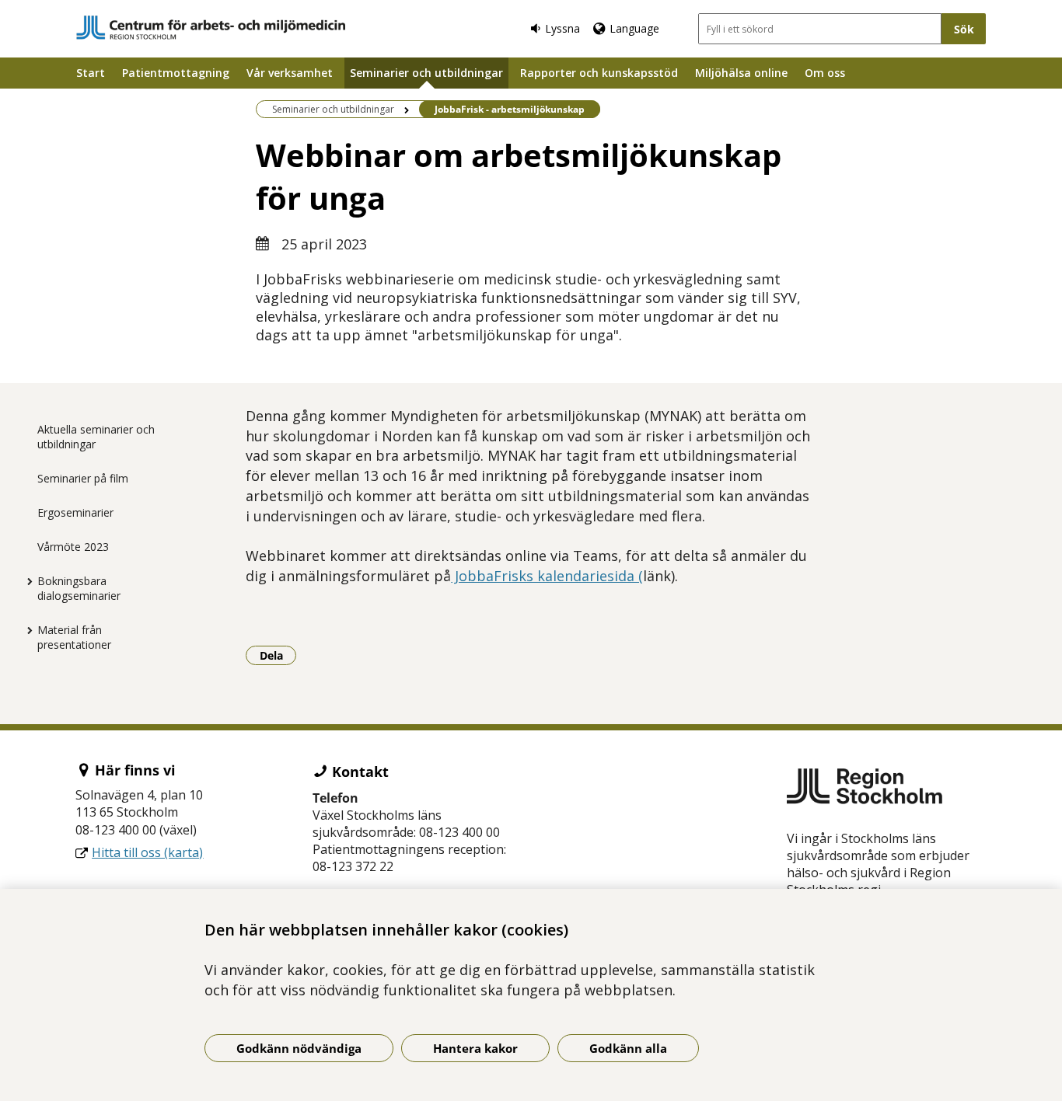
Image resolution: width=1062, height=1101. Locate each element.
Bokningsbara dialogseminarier (79, 588)
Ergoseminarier (75, 512)
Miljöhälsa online (741, 72)
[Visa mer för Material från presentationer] (26, 630)
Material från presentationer (74, 637)
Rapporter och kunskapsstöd (599, 72)
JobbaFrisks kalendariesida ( (547, 575)
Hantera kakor (475, 1048)
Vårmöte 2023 (73, 546)
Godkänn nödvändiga (299, 1048)
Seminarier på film (82, 478)
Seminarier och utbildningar (426, 72)
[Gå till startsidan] (210, 28)
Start (90, 72)
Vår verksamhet (289, 72)
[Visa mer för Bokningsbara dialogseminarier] (26, 581)
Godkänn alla (628, 1048)
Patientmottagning (175, 72)
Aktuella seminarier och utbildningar (96, 436)
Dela (278, 655)
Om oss (825, 72)
